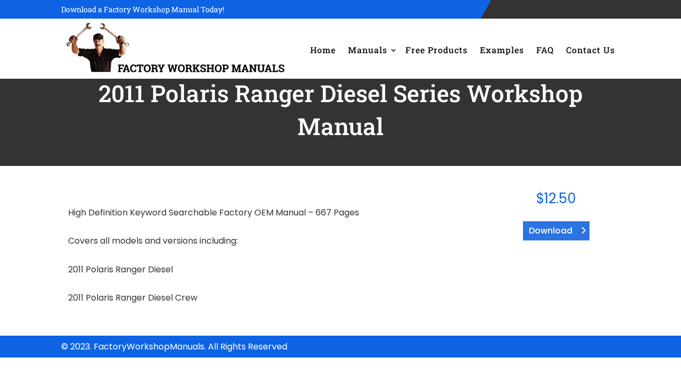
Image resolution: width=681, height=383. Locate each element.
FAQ (545, 49)
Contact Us (590, 49)
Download (550, 230)
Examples (502, 49)
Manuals (367, 49)
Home (323, 49)
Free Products (436, 49)
